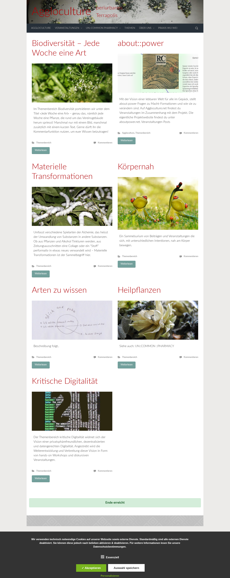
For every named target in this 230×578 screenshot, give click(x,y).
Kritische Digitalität (65, 381)
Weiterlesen (41, 150)
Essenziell (112, 557)
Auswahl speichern (126, 567)
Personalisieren (110, 575)
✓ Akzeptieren (91, 567)
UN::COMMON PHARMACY (102, 28)
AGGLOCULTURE (41, 28)
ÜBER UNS (145, 28)
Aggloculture (61, 11)
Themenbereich (43, 143)
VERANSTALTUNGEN (67, 28)
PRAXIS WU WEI (167, 28)
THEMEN (129, 28)
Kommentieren (105, 143)
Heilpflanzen (139, 290)
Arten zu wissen (59, 290)
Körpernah (136, 167)
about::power (141, 43)
